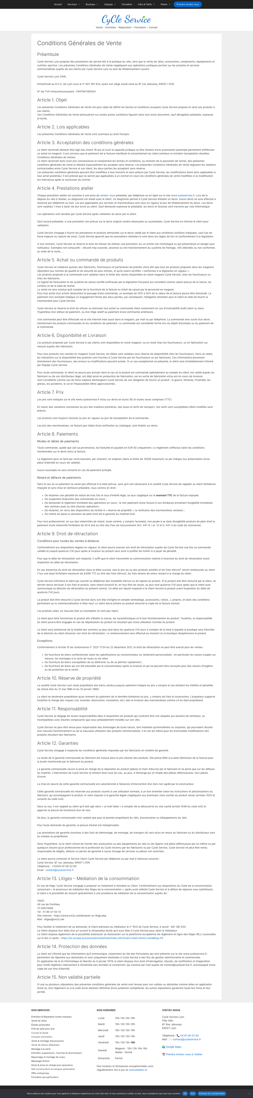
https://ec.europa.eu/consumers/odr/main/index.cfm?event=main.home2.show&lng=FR (112, 938)
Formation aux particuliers (44, 1077)
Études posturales (40, 1024)
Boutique (90, 4)
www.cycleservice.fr (182, 195)
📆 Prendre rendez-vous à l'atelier (182, 1054)
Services (72, 4)
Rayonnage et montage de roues (48, 1057)
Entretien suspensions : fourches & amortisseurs (56, 1053)
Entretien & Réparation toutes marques (51, 1016)
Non (193, 1093)
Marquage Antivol (40, 1061)
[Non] (249, 1093)
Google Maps (173, 1046)
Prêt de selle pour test (42, 1028)
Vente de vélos (39, 1020)
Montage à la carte (41, 1049)
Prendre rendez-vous (188, 4)
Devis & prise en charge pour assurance (52, 1065)
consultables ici (138, 1069)
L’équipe (108, 4)
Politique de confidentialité (212, 1093)
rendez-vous (107, 195)
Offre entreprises (40, 1073)
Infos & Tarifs (145, 4)
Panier (164, 4)
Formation (127, 4)
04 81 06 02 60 (189, 1035)
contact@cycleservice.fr (60, 870)
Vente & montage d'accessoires (47, 1041)
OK (185, 1093)
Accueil (58, 4)
